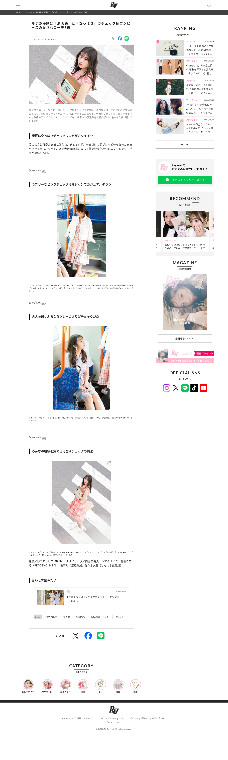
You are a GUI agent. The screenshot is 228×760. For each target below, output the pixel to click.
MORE (184, 144)
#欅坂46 (66, 617)
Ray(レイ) (19, 12)
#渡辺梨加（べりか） (101, 617)
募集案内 (87, 718)
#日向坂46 (80, 617)
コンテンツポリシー (129, 718)
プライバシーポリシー (105, 718)
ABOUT (66, 718)
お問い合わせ (158, 718)
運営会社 (145, 718)
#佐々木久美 (51, 617)
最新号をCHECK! (184, 338)
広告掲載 (76, 718)
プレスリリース (113, 722)
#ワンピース (122, 617)
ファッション (28, 12)
